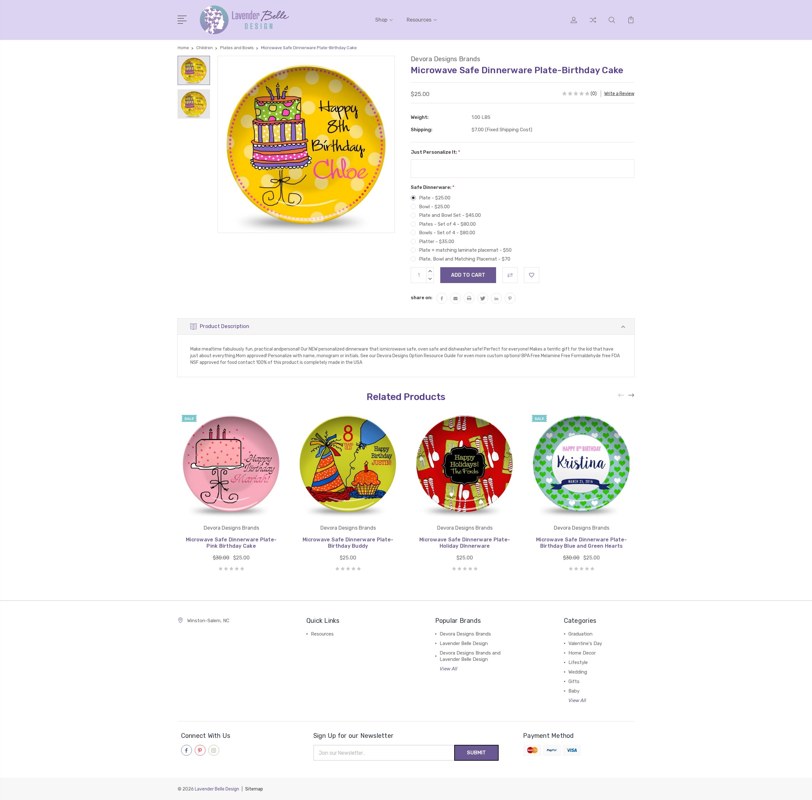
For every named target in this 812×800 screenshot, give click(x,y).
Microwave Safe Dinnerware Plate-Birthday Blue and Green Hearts (581, 543)
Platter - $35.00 (436, 241)
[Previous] (621, 395)
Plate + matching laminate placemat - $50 (465, 250)
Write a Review (619, 93)
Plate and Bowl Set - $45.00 (450, 215)
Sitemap (254, 789)
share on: (421, 297)
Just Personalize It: (435, 152)
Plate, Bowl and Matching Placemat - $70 (464, 259)
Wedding (577, 672)
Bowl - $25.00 (434, 207)
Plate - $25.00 (434, 198)
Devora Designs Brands (465, 634)
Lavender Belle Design (464, 643)
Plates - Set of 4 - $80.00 (447, 224)
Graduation (580, 634)
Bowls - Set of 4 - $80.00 (447, 232)
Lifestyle (578, 662)
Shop (381, 20)
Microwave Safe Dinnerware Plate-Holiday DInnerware (464, 543)
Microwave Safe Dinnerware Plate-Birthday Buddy (348, 543)
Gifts (574, 681)
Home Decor (582, 653)
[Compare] (592, 23)
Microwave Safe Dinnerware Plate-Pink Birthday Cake (231, 543)
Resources (419, 20)
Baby (574, 691)
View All (448, 669)
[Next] (631, 395)
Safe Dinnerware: (433, 187)
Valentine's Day (585, 643)
